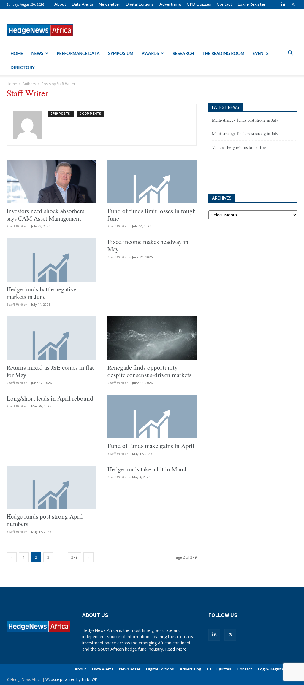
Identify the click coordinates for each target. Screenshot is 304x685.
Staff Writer (17, 226)
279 (74, 557)
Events (261, 53)
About (60, 4)
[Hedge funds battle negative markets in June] (51, 260)
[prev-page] (12, 557)
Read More (175, 649)
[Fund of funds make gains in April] (152, 416)
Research (183, 53)
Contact (224, 4)
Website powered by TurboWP (71, 679)
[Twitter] (293, 4)
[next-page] (88, 557)
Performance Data (78, 53)
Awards (150, 53)
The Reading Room (223, 53)
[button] (290, 54)
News (37, 53)
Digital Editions (140, 4)
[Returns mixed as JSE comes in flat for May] (51, 338)
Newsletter (109, 4)
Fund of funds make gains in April (150, 446)
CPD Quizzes (199, 4)
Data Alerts (82, 4)
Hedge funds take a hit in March (147, 469)
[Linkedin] (283, 4)
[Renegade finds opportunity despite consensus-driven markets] (152, 338)
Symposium (120, 53)
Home (17, 53)
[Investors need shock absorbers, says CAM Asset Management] (51, 181)
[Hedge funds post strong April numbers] (51, 487)
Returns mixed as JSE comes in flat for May (50, 371)
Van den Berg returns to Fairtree (239, 147)
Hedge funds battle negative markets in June (41, 293)
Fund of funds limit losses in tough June (151, 214)
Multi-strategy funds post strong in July (245, 120)
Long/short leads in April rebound (50, 398)
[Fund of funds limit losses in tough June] (152, 181)
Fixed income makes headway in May (148, 245)
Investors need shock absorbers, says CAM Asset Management (46, 214)
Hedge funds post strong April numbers (45, 520)
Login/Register (251, 4)
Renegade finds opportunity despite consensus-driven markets (149, 371)
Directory (23, 67)
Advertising (170, 4)
